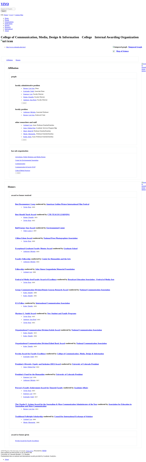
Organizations (9, 22)
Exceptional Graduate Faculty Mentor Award (33, 248)
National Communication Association (95, 290)
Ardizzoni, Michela (29, 112)
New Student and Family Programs (61, 313)
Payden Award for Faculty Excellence (30, 354)
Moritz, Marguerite (29, 134)
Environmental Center (55, 228)
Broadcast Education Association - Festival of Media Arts (91, 279)
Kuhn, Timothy (28, 293)
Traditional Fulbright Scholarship (29, 416)
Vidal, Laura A (28, 231)
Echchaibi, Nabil (28, 91)
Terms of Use (29, 451)
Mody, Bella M (28, 131)
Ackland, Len (27, 125)
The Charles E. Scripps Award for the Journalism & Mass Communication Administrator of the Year (56, 404)
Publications (8, 23)
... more (24, 103)
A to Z (11, 15)
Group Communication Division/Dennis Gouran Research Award (41, 290)
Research (8, 27)
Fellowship (19, 269)
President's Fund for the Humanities (30, 374)
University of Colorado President (85, 364)
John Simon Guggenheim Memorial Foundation (55, 269)
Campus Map (19, 15)
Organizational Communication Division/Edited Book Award (40, 343)
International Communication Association (53, 303)
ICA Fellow (19, 303)
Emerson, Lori (27, 94)
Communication (20, 164)
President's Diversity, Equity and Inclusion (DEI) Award (38, 364)
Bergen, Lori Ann (28, 88)
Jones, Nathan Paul (29, 128)
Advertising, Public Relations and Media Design (30, 157)
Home (6, 15)
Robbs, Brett (27, 137)
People (7, 20)
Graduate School (70, 248)
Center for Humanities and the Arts (56, 259)
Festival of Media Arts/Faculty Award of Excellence (36, 279)
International (9, 29)
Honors (7, 25)
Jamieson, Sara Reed (29, 100)
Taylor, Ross (27, 207)
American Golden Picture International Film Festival (67, 204)
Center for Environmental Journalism (26, 160)
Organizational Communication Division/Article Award (37, 330)
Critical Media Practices (22, 170)
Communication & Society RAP (25, 167)
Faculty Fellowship (23, 259)
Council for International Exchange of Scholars (73, 416)
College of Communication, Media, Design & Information (80, 354)
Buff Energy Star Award (25, 228)
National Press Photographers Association (61, 238)
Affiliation (9, 60)
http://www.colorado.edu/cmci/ (16, 47)
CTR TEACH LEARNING (58, 214)
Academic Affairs (81, 388)
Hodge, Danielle (28, 97)
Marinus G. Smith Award (25, 313)
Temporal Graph (135, 47)
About (7, 31)
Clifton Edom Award (23, 238)
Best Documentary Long (25, 204)
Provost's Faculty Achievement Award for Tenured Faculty (39, 388)
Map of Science (122, 51)
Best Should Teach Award (25, 214)
